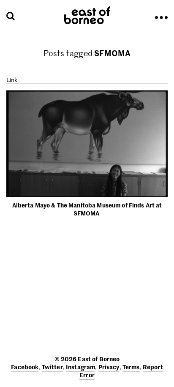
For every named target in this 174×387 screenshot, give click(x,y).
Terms (131, 366)
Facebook (24, 366)
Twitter (52, 366)
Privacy (109, 366)
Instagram (80, 366)
